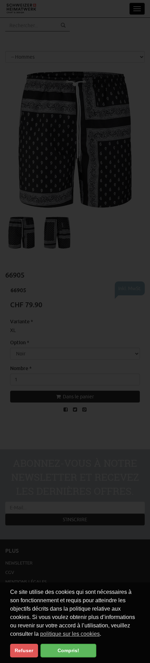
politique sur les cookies (70, 634)
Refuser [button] (24, 650)
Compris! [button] (68, 650)
